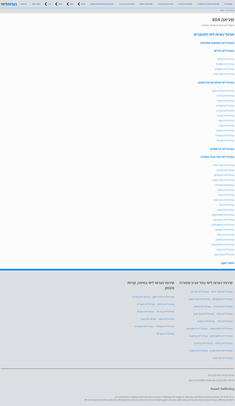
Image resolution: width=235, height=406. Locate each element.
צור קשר (23, 4)
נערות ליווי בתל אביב (126, 4)
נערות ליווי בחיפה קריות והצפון (102, 4)
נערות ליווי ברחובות (224, 229)
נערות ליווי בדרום (224, 51)
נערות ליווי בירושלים (222, 149)
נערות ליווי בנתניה (225, 209)
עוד (49, 4)
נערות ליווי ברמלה (225, 234)
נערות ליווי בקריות (225, 140)
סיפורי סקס (36, 4)
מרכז (83, 4)
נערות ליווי (228, 4)
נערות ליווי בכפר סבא (224, 200)
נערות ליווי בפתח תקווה (223, 214)
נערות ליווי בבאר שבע (223, 74)
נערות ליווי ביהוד (226, 195)
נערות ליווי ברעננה (225, 249)
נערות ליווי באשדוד (225, 64)
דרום (60, 4)
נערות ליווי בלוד (226, 205)
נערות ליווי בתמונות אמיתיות (217, 43)
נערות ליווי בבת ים (185, 4)
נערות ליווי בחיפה (225, 100)
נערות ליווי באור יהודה (223, 165)
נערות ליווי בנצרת (225, 115)
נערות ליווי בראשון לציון (223, 224)
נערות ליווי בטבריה (225, 105)
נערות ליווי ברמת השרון (223, 244)
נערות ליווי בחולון (146, 4)
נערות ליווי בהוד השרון (223, 180)
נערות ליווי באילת (225, 59)
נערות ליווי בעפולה (225, 130)
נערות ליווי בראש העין (223, 219)
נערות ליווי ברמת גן (225, 239)
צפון (71, 4)
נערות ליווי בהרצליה (165, 4)
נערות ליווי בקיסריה (224, 135)
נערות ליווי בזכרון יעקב (223, 90)
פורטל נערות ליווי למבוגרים (214, 34)
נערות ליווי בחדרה (225, 95)
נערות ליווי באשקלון (224, 69)
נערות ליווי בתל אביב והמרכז (208, 4)
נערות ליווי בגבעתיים (224, 175)
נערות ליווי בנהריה (225, 110)
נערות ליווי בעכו (226, 125)
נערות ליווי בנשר (226, 120)
